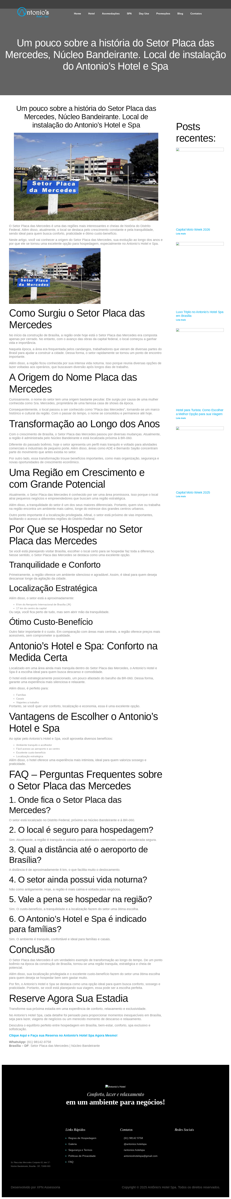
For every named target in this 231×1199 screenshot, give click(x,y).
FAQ (70, 1161)
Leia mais (181, 233)
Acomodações (111, 13)
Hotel (91, 13)
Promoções (163, 13)
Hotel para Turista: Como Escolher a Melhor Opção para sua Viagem (199, 412)
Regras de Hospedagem (82, 1138)
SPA (129, 13)
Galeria (72, 1144)
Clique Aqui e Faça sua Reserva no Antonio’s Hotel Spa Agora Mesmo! (63, 1035)
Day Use (144, 13)
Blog (180, 13)
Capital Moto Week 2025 (193, 492)
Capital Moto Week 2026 (193, 229)
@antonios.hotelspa (135, 1144)
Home (77, 13)
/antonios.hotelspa (134, 1150)
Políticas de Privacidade (82, 1155)
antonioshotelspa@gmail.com (141, 1155)
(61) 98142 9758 (133, 1138)
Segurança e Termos (80, 1150)
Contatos (196, 13)
